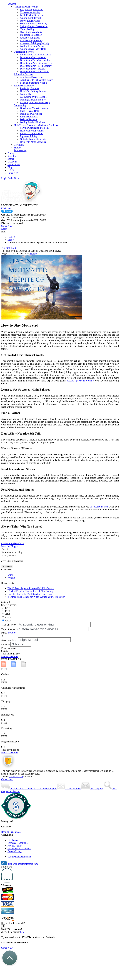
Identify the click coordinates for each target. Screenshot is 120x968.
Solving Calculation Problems (34, 127)
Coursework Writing (30, 12)
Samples (12, 156)
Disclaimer (13, 840)
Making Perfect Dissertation (34, 26)
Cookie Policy (15, 851)
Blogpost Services (29, 116)
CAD (8, 620)
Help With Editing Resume (33, 91)
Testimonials (14, 164)
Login (4, 178)
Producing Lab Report (31, 34)
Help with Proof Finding (32, 130)
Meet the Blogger (9, 546)
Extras (11, 158)
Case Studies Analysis (31, 32)
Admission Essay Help (31, 77)
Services (12, 4)
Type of (8, 629)
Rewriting (19, 144)
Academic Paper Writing (26, 6)
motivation (6, 543)
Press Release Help (29, 111)
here (22, 932)
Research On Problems (31, 133)
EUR (7, 611)
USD (7, 608)
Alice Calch (18, 543)
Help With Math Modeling (33, 142)
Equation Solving (28, 136)
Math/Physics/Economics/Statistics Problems (36, 125)
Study (10, 575)
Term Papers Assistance (19, 856)
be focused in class (99, 506)
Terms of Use (16, 776)
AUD (8, 617)
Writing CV (26, 94)
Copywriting (20, 105)
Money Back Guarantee (19, 848)
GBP (7, 614)
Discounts (12, 161)
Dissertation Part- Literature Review (37, 63)
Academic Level (9, 640)
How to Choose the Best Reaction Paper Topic (31, 594)
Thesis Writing (27, 29)
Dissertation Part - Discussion (34, 71)
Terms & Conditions (18, 843)
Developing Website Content (34, 108)
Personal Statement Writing (33, 82)
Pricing (11, 153)
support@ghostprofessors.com (23, 863)
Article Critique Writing (31, 40)
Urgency (5, 644)
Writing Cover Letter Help (33, 49)
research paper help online (80, 380)
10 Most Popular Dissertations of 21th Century (30, 591)
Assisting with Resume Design (35, 102)
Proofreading (20, 150)
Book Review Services (31, 15)
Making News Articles (31, 113)
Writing (33, 253)
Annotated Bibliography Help (34, 43)
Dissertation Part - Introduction (35, 60)
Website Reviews (28, 119)
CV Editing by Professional (33, 96)
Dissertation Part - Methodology (36, 65)
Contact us (13, 173)
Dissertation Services (24, 51)
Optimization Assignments (33, 139)
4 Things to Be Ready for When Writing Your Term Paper (36, 596)
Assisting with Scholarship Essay (36, 80)
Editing (17, 147)
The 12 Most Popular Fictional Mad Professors (31, 588)
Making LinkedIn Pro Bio (33, 99)
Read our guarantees (11, 832)
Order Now (7, 779)
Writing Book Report (30, 18)
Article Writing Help (30, 37)
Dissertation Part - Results (32, 68)
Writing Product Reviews (32, 122)
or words (12, 632)
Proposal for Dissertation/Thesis (35, 54)
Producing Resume (29, 88)
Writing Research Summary (33, 23)
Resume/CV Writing (24, 85)
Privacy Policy (15, 845)
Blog (10, 167)
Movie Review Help (30, 20)
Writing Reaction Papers (32, 46)
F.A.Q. (11, 170)
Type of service (8, 624)
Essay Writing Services (31, 9)
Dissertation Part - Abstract (33, 57)
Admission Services (23, 74)
